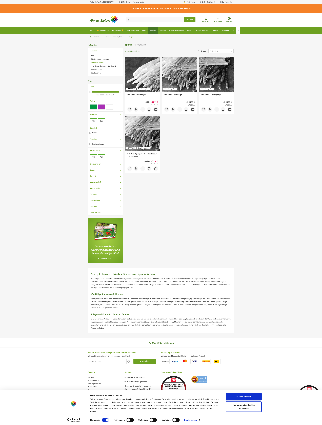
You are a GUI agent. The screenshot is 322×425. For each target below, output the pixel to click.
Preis (92, 87)
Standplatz (94, 139)
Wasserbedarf (95, 182)
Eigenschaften (95, 164)
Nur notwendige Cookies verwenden (244, 406)
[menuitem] (103, 2)
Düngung (93, 206)
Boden (92, 170)
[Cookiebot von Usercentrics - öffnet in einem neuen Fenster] (74, 420)
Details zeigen (190, 420)
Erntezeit (93, 114)
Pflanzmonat (95, 150)
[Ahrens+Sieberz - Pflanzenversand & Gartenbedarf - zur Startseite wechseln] (103, 20)
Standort (93, 128)
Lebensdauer (95, 200)
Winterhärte (95, 188)
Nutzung (93, 194)
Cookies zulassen (243, 397)
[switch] (130, 420)
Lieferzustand (95, 212)
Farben (92, 101)
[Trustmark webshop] (199, 380)
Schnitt (93, 176)
